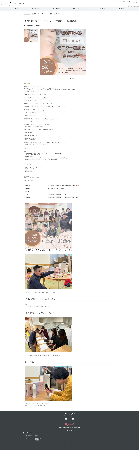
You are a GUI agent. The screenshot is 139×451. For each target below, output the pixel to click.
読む (16, 9)
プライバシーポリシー (39, 440)
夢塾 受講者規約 (38, 438)
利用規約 (37, 436)
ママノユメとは (117, 1)
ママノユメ (27, 14)
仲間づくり (76, 9)
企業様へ (124, 1)
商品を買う (121, 9)
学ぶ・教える (56, 9)
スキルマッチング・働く (99, 9)
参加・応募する (35, 9)
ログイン (136, 5)
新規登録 (131, 5)
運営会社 (37, 435)
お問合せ (129, 1)
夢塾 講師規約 (37, 439)
